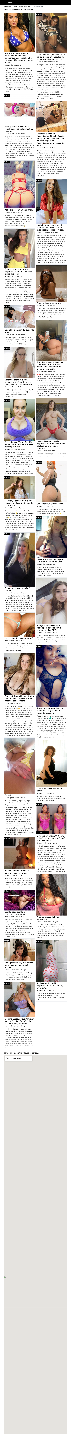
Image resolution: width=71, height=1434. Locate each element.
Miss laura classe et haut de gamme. (49, 789)
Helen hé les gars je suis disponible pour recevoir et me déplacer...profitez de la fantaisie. (51, 444)
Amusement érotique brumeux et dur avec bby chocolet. (50, 709)
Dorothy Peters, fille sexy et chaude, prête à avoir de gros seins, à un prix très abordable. (19, 382)
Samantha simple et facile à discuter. (17, 589)
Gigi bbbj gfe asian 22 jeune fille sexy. (19, 331)
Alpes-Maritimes (24, 6)
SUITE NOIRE (8, 3)
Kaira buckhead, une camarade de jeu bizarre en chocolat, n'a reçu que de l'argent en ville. (51, 56)
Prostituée (7, 6)
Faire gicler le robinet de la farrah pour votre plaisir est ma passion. (19, 128)
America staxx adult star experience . (48, 918)
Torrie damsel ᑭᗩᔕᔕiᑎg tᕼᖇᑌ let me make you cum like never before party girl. (19, 444)
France (15, 6)
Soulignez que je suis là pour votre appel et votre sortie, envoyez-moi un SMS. (50, 627)
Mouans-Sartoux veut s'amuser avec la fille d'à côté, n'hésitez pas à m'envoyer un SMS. (19, 1021)
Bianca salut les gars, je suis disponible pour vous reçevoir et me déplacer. (18, 271)
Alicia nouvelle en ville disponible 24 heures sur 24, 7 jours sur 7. (51, 985)
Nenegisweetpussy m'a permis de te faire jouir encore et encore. (19, 964)
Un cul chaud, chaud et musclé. (19, 638)
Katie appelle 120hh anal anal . (19, 210)
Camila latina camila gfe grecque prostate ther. (16, 913)
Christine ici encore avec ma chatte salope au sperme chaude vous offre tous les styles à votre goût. (50, 365)
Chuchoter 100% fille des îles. (50, 504)
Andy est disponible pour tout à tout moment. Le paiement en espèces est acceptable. (19, 698)
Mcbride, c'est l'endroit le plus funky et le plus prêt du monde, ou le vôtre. (19, 503)
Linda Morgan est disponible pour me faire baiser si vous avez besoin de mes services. (50, 227)
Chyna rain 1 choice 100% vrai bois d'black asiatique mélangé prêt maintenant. (51, 838)
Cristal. (8, 795)
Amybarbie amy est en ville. (49, 303)
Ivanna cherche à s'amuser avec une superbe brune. (17, 872)
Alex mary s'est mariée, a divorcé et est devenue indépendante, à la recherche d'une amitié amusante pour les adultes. (19, 58)
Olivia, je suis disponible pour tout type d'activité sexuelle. (50, 560)
